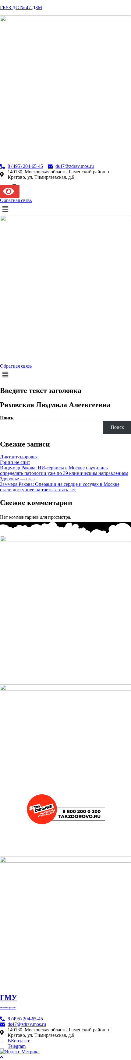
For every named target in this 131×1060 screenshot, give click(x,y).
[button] (65, 209)
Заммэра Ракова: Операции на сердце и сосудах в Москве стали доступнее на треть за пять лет (59, 487)
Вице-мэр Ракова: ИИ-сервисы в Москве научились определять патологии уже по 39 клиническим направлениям (64, 470)
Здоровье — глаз (17, 478)
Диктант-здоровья (18, 456)
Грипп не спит (15, 462)
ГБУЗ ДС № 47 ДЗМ (21, 7)
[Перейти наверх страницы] (1, 1057)
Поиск (7, 417)
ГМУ (8, 1001)
